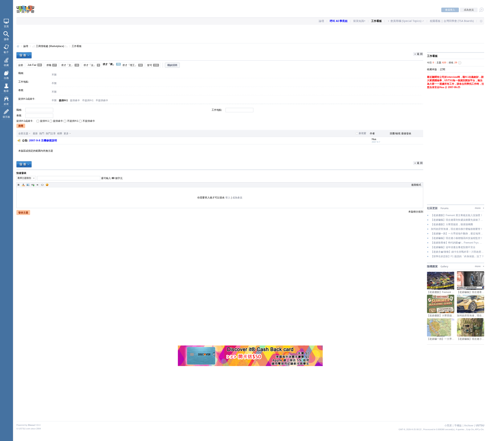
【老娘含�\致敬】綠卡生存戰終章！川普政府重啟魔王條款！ (457, 251)
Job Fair (34, 65)
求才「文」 (69, 65)
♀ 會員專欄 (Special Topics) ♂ (406, 21)
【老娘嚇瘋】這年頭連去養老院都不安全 (453, 247)
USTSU (17, 46)
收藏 (6, 65)
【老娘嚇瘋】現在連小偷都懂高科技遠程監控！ (457, 238)
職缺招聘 (172, 65)
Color (23, 185)
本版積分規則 (415, 211)
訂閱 (442, 69)
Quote (37, 185)
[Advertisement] (250, 34)
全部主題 (23, 133)
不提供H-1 (87, 100)
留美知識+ (359, 21)
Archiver (468, 425)
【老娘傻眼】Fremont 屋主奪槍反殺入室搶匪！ (457, 215)
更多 (66, 133)
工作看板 (376, 21)
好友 (6, 104)
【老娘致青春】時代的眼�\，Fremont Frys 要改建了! (457, 242)
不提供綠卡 (102, 100)
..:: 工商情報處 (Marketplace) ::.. (50, 46)
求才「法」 (91, 65)
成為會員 (469, 9)
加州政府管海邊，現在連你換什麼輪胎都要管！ (457, 229)
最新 (35, 133)
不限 (54, 74)
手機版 (458, 425)
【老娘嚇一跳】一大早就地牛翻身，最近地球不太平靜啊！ (457, 233)
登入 (227, 197)
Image (28, 185)
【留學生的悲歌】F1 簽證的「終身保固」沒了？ (457, 256)
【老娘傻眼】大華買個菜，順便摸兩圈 (452, 224)
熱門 (41, 133)
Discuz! (32, 425)
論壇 (321, 21)
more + (479, 208)
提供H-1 (63, 100)
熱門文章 (51, 133)
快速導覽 (479, 21)
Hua (374, 139)
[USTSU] (28, 12)
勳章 (6, 91)
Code (42, 185)
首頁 (6, 26)
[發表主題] (24, 55)
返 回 (420, 54)
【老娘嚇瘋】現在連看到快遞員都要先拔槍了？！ (457, 219)
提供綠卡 (75, 100)
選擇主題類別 (24, 178)
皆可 (152, 65)
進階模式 (416, 184)
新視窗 (362, 133)
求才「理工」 (132, 65)
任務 (6, 78)
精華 (59, 133)
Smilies (47, 185)
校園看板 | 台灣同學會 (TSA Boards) (452, 21)
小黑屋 (448, 425)
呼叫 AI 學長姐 (339, 21)
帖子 (6, 52)
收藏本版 (432, 69)
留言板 (6, 116)
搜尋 (6, 39)
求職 (51, 65)
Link (33, 185)
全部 (20, 65)
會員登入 (450, 9)
